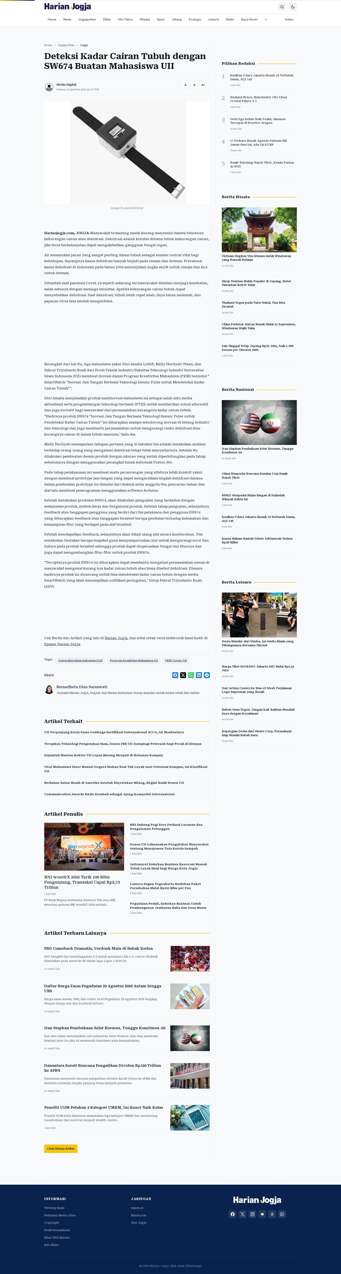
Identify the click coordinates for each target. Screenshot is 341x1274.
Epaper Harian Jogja (62, 644)
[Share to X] (183, 675)
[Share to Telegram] (207, 675)
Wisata (145, 19)
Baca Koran (249, 19)
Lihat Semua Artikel (60, 1148)
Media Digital (66, 84)
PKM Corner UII (176, 660)
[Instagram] (252, 1214)
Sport (161, 19)
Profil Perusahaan (57, 1230)
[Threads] (272, 1214)
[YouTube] (262, 1214)
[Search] (282, 7)
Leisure (213, 19)
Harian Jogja (116, 638)
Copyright (51, 1222)
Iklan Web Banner (57, 1237)
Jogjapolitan (87, 19)
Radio (230, 19)
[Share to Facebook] (175, 675)
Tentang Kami (54, 1207)
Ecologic (195, 19)
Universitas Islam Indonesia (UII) (80, 660)
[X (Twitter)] (242, 1214)
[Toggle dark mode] (293, 7)
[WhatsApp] (282, 1214)
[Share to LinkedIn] (199, 675)
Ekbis (107, 19)
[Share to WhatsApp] (191, 675)
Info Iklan (51, 1244)
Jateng (177, 19)
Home (52, 19)
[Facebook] (233, 1214)
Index (289, 19)
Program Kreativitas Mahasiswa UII (134, 660)
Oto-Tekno (125, 19)
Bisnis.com (138, 1215)
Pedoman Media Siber (60, 1215)
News (67, 19)
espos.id (137, 1207)
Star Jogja (138, 1222)
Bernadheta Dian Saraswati (81, 687)
